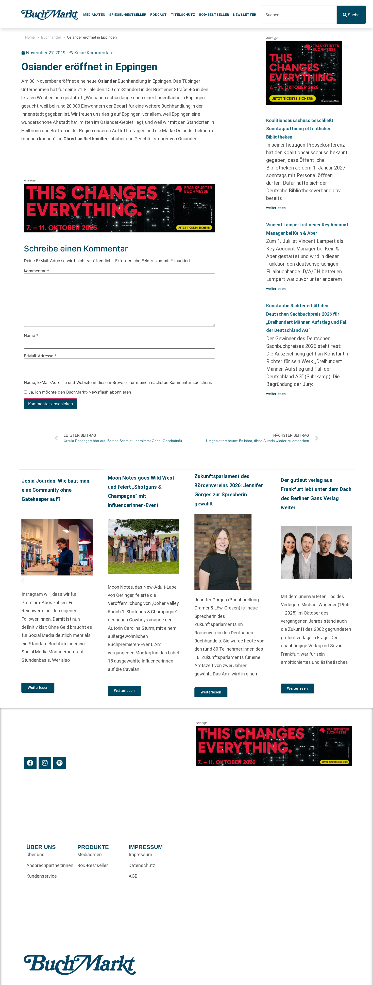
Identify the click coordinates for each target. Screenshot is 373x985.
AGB (133, 876)
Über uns (35, 854)
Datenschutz (142, 865)
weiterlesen (276, 208)
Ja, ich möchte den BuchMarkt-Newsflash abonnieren (79, 392)
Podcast (158, 14)
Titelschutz (183, 14)
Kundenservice (41, 876)
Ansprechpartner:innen (49, 865)
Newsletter (244, 14)
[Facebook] (30, 763)
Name (31, 335)
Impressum (140, 854)
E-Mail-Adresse (40, 356)
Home (30, 37)
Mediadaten (94, 14)
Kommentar (36, 271)
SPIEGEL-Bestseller (127, 14)
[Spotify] (59, 763)
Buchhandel (51, 37)
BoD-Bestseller (214, 14)
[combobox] (299, 15)
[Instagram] (45, 763)
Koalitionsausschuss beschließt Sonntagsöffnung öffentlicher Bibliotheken (300, 129)
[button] (23, 581)
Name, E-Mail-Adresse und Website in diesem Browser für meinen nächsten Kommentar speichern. (118, 382)
